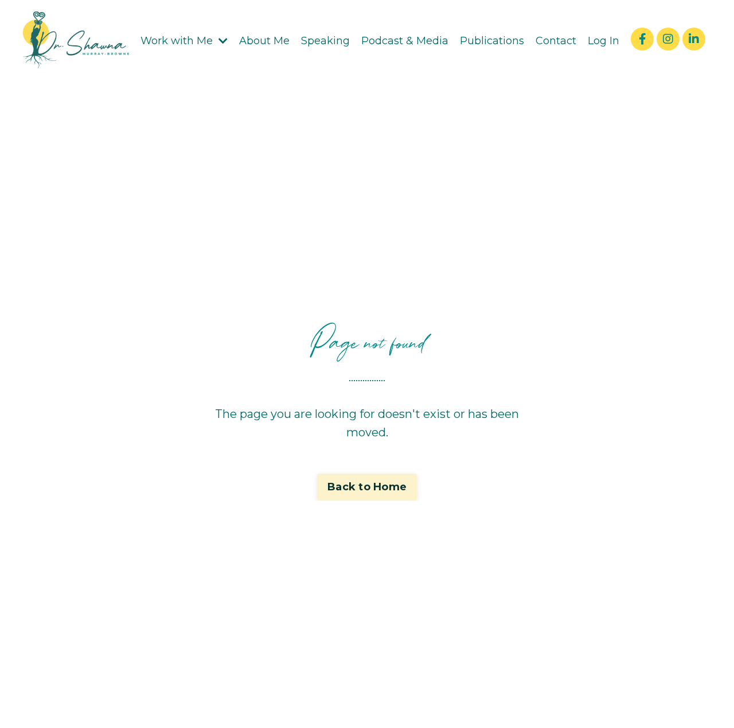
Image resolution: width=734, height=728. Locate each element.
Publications (492, 40)
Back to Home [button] (367, 487)
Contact (556, 40)
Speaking (325, 40)
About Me (264, 40)
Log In (603, 40)
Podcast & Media (404, 40)
